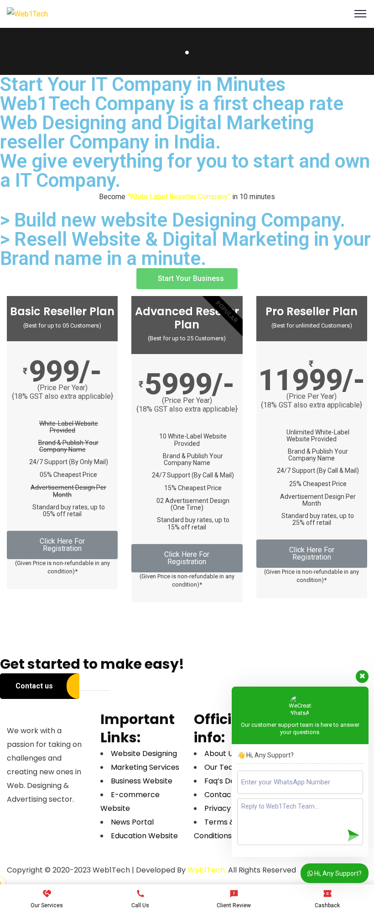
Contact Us (224, 794)
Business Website (141, 781)
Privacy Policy (229, 808)
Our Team (222, 767)
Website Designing (144, 753)
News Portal (132, 822)
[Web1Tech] (27, 13)
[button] (187, 278)
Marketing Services (145, 767)
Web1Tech (206, 870)
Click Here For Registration (62, 545)
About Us (220, 753)
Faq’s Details (226, 781)
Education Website (144, 835)
